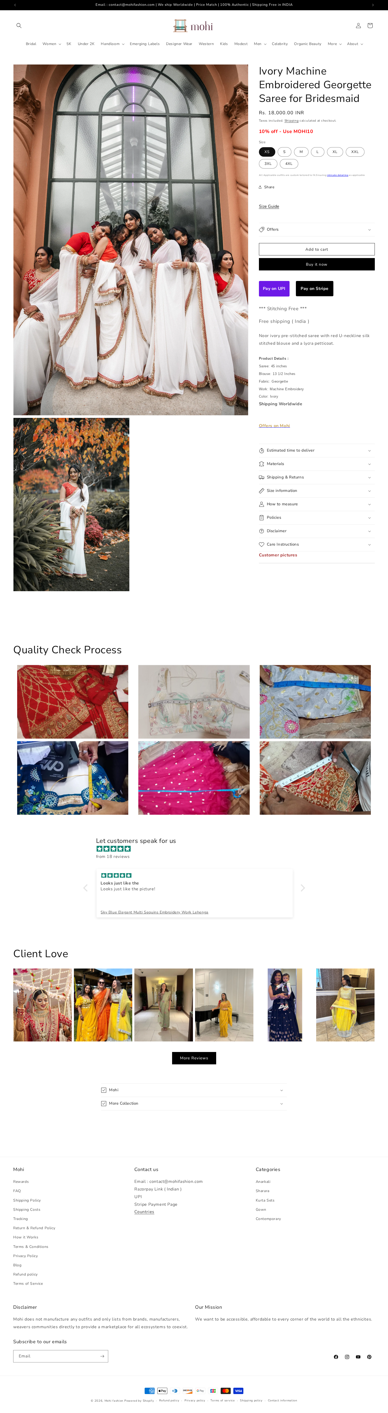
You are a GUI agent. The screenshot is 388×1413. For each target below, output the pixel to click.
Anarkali (263, 1181)
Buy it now (317, 264)
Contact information (282, 1400)
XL (335, 151)
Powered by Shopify (139, 1401)
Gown (261, 1209)
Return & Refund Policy (34, 1228)
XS (267, 151)
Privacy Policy (25, 1255)
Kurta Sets (265, 1200)
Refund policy (25, 1274)
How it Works (25, 1237)
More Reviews (194, 1058)
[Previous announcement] (15, 5)
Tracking (20, 1218)
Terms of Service (28, 1283)
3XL (268, 163)
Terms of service (222, 1400)
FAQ (17, 1191)
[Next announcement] (373, 5)
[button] (19, 25)
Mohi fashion (114, 1401)
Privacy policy (194, 1400)
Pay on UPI (274, 289)
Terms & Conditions (31, 1246)
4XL (289, 163)
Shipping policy (251, 1400)
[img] (196, 849)
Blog (17, 1265)
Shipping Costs (26, 1209)
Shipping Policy (27, 1200)
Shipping (292, 120)
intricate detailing (337, 175)
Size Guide (269, 206)
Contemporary (268, 1218)
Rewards (21, 1181)
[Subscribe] (102, 1356)
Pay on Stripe (315, 289)
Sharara (262, 1191)
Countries (144, 1212)
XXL (355, 151)
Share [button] (269, 187)
